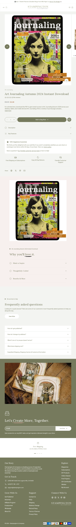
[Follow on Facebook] (52, 497)
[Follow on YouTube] (64, 497)
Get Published (9, 497)
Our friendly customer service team (29, 151)
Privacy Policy (33, 514)
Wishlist (63, 484)
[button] (9, 97)
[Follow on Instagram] (55, 497)
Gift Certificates (66, 481)
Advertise (8, 499)
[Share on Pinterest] (20, 171)
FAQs (30, 499)
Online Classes (66, 476)
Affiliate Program (10, 502)
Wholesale (8, 508)
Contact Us (32, 497)
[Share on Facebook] (11, 171)
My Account (65, 487)
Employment (9, 505)
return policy (47, 147)
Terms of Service (34, 511)
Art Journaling (9, 90)
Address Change (34, 505)
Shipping (31, 502)
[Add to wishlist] (69, 120)
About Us (7, 511)
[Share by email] (24, 171)
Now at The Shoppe (54, 1)
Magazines (64, 467)
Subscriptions (65, 470)
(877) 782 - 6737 (14, 484)
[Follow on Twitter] (58, 497)
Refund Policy (33, 508)
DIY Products (65, 473)
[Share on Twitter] (16, 170)
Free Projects (65, 478)
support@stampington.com (16, 487)
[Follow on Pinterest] (61, 497)
